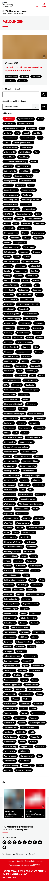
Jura (32, 375)
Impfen (24, 361)
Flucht (6, 280)
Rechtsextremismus (35, 594)
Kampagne (17, 385)
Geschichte (8, 304)
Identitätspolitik (10, 361)
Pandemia (18, 561)
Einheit (7, 242)
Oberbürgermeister (12, 551)
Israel (20, 371)
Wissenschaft (9, 751)
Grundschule (23, 328)
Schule (34, 637)
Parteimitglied (35, 566)
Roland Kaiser (9, 623)
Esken (17, 256)
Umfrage (26, 699)
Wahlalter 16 (9, 722)
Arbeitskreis (26, 147)
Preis (42, 580)
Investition (8, 371)
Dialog (24, 233)
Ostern (33, 556)
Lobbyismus (24, 485)
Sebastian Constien (23, 642)
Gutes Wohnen (23, 333)
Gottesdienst (25, 323)
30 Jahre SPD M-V (25, 123)
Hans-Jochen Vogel (24, 342)
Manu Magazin (10, 499)
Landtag (38, 456)
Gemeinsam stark (25, 295)
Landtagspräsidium (30, 461)
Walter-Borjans (10, 737)
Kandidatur (30, 385)
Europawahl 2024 (11, 261)
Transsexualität (26, 694)
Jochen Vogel (32, 371)
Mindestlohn (22, 513)
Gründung (8, 333)
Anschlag (37, 133)
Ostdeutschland (10, 556)
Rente (23, 613)
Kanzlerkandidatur (11, 390)
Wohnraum (24, 751)
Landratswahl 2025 (22, 456)
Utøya (33, 708)
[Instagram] (10, 842)
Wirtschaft (40, 746)
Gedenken (37, 290)
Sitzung (32, 646)
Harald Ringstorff (11, 347)
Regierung (27, 599)
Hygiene (38, 352)
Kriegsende (39, 428)
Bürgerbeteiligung (11, 209)
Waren (23, 737)
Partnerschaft (21, 570)
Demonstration (24, 228)
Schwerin (8, 642)
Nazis (16, 532)
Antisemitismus (27, 138)
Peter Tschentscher (11, 575)
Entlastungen (9, 252)
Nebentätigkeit (29, 532)
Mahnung (40, 494)
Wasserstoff (35, 737)
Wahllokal (8, 732)
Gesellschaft (9, 309)
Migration (8, 513)
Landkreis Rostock (29, 451)
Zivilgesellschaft (27, 756)
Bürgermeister (29, 209)
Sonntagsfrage (31, 656)
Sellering (39, 642)
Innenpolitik (36, 366)
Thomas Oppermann (12, 684)
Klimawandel (9, 409)
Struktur (17, 675)
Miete (35, 509)
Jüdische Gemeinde (11, 380)
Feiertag (34, 271)
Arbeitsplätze (25, 152)
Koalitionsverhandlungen (14, 413)
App (40, 138)
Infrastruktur (21, 366)
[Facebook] (4, 842)
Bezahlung (25, 171)
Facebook (8, 266)
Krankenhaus (9, 428)
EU (5, 237)
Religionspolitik (10, 613)
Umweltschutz (10, 703)
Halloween (18, 337)
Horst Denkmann (24, 352)
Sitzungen (8, 651)
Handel (40, 337)
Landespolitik (9, 442)
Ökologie (7, 770)
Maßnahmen (9, 504)
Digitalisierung (38, 233)
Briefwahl (8, 185)
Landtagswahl (9, 466)
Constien (7, 218)
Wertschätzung (10, 746)
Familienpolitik (21, 271)
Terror (34, 680)
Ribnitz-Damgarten (28, 618)
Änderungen (28, 765)
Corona (19, 218)
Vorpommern (20, 718)
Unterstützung (10, 708)
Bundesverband (10, 204)
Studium (28, 675)
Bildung (7, 176)
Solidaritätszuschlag (12, 656)
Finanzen (18, 276)
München (8, 527)
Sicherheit (20, 646)
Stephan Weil (37, 665)
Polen (26, 575)
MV (30, 490)
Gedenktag (8, 295)
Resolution (35, 613)
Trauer (39, 694)
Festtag (7, 276)
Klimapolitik (31, 404)
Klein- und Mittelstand (13, 404)
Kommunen (26, 418)
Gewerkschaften (30, 314)
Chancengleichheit (24, 214)
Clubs (38, 214)
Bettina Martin (10, 171)
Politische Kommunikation (14, 580)
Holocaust (8, 352)
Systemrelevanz (10, 680)
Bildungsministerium (23, 176)
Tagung (24, 680)
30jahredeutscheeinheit (13, 128)
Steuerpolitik (9, 670)
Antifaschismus (10, 138)
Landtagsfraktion (11, 461)
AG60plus (32, 128)
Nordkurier (25, 537)
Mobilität (8, 523)
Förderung (26, 285)
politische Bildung (11, 765)
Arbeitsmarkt (9, 152)
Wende (22, 742)
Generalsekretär (10, 299)
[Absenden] (44, 107)
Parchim (7, 566)
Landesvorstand (10, 451)
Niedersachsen (10, 537)
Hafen (6, 337)
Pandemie (31, 561)
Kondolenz (40, 418)
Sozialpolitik (27, 661)
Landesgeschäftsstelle (13, 437)
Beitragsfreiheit (23, 166)
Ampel (26, 133)
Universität (25, 703)
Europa (27, 256)
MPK (22, 490)
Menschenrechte (21, 509)
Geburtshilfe (9, 290)
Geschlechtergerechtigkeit (28, 304)
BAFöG (34, 161)
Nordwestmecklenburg (13, 547)
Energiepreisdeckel (11, 247)
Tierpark (7, 689)
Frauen (25, 280)
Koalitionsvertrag (36, 413)
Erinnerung (24, 252)
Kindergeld (23, 394)
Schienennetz (9, 637)
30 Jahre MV (9, 123)
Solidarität (21, 651)
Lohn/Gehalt (39, 485)
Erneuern (36, 252)
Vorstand (33, 718)
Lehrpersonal (9, 485)
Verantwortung (10, 713)
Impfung (35, 361)
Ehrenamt (15, 237)
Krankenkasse (24, 428)
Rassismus (8, 594)
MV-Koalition (9, 494)
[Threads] (15, 842)
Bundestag (27, 195)
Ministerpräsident (11, 518)
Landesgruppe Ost (33, 437)
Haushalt (26, 347)
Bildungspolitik (10, 180)
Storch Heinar (36, 670)
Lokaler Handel (10, 490)
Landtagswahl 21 (11, 471)
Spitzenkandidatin (11, 665)
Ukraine (15, 699)
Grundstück (37, 328)
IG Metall (26, 356)
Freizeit (36, 280)
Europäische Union (30, 261)
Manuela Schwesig (28, 499)
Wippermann (26, 746)
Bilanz (36, 171)
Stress (6, 675)
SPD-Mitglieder (10, 632)
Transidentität (9, 694)
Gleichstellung (30, 318)
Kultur (6, 432)
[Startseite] (4, 782)
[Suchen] (44, 94)
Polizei (32, 580)
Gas (36, 285)
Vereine (24, 713)
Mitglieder (39, 518)
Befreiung (8, 166)
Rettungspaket (10, 618)
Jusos (41, 375)
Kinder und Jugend (31, 390)
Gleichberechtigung (12, 318)
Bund (31, 185)
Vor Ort (7, 718)
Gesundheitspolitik (11, 314)
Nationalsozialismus (36, 527)
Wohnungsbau (10, 756)
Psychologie (22, 585)
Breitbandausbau (27, 180)
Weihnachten (9, 742)
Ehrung (27, 237)
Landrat (7, 456)
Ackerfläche (8, 119)
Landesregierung (26, 442)
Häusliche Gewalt (11, 356)
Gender (39, 295)
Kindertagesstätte (11, 399)
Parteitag (8, 570)
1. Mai (40, 119)
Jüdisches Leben (30, 380)
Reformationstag (11, 599)
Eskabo (7, 256)
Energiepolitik (20, 242)
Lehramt (24, 480)
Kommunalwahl (10, 418)
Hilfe (36, 347)
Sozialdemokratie (11, 661)
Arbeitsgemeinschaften (23, 142)
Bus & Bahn (25, 204)
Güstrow (37, 333)
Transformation (34, 689)
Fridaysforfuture (10, 285)
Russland (34, 623)
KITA (6, 385)
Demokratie (9, 228)
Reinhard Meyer (10, 608)
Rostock (23, 623)
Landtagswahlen (29, 471)
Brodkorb (20, 185)
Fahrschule (21, 266)
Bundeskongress (10, 190)
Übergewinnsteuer (23, 770)
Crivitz (6, 223)
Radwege (31, 589)
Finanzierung (32, 276)
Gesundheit (23, 309)
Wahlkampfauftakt (37, 722)
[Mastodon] (4, 848)
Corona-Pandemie (34, 218)
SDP (6, 627)
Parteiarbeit (20, 566)
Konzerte (21, 423)
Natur (6, 532)
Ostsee (7, 561)
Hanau (29, 337)
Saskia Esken (38, 632)
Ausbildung (23, 157)
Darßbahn (26, 223)
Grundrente (9, 328)
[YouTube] (30, 842)
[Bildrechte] (21, 806)
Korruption (34, 423)
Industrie (7, 366)
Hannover (8, 342)
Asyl (36, 152)
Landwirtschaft (10, 480)
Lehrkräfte (36, 480)
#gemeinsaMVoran (25, 119)
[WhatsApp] (35, 842)
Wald (32, 732)
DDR (16, 223)
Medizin (7, 509)
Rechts (20, 594)
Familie (7, 271)
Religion (25, 608)
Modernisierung (22, 523)
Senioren (7, 646)
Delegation (39, 223)
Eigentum (38, 237)
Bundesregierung (11, 195)
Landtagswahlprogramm (33, 475)
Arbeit (6, 142)
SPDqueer (25, 632)
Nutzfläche (31, 547)
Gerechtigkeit (27, 299)
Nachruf (20, 527)
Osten (24, 556)
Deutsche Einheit (11, 233)
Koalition (22, 409)
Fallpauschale (35, 266)
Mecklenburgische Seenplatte (30, 504)
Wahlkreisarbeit (10, 727)
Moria (36, 523)
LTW (15, 432)
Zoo (39, 756)
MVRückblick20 (25, 494)
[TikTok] (25, 842)
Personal (35, 570)
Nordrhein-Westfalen (12, 542)
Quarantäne (36, 585)
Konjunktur (8, 423)
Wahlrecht (21, 732)
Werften (33, 742)
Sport (25, 665)
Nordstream (30, 542)
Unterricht (38, 703)
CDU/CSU (8, 214)
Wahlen (22, 722)
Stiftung (22, 670)
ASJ (41, 128)
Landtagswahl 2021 (28, 466)
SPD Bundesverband (20, 627)
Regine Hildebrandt (30, 604)
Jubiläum (8, 375)
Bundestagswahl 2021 (31, 199)
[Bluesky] (40, 842)
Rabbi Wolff (18, 589)
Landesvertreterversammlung (16, 447)
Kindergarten (9, 394)
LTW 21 (25, 432)
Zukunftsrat (24, 761)
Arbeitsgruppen (10, 147)
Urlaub (23, 708)
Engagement (29, 247)
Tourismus (20, 689)
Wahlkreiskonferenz (29, 727)
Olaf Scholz (28, 551)
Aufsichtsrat (9, 157)
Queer (6, 589)
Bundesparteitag (28, 190)
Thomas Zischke (31, 684)
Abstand (7, 133)
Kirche (25, 399)
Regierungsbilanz (11, 604)
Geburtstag (23, 290)
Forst (16, 280)
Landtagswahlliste (11, 475)
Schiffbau (23, 637)
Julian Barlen (21, 375)
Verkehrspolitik (38, 713)
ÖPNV (40, 765)
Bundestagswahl (10, 199)
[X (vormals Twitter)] (20, 842)
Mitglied (26, 518)
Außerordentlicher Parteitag (15, 161)
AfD (17, 133)
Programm (8, 585)
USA (6, 699)
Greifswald (39, 323)
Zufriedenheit (9, 761)
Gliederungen (9, 323)
